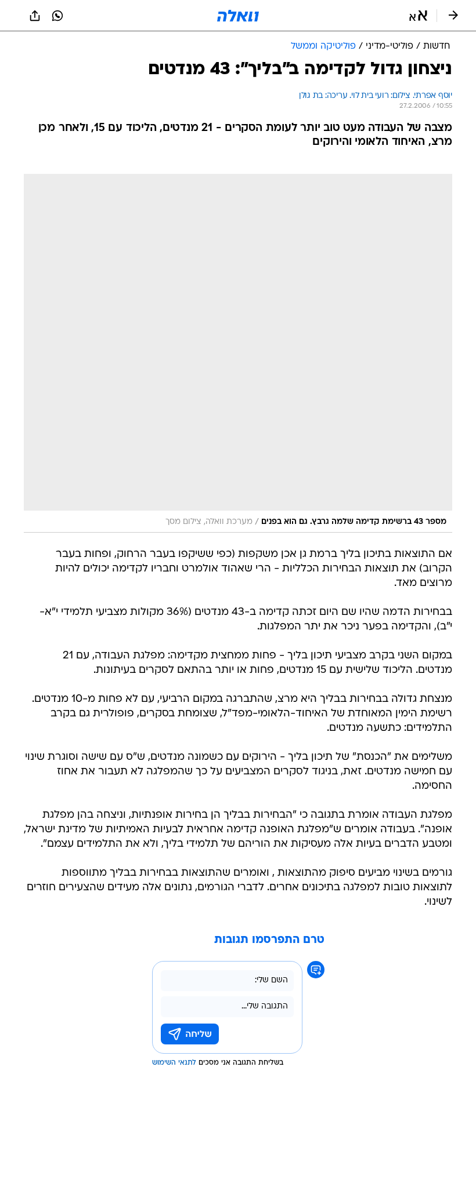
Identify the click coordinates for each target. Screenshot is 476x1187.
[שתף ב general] (34, 15)
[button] (418, 15)
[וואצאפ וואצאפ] (57, 15)
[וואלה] (238, 15)
